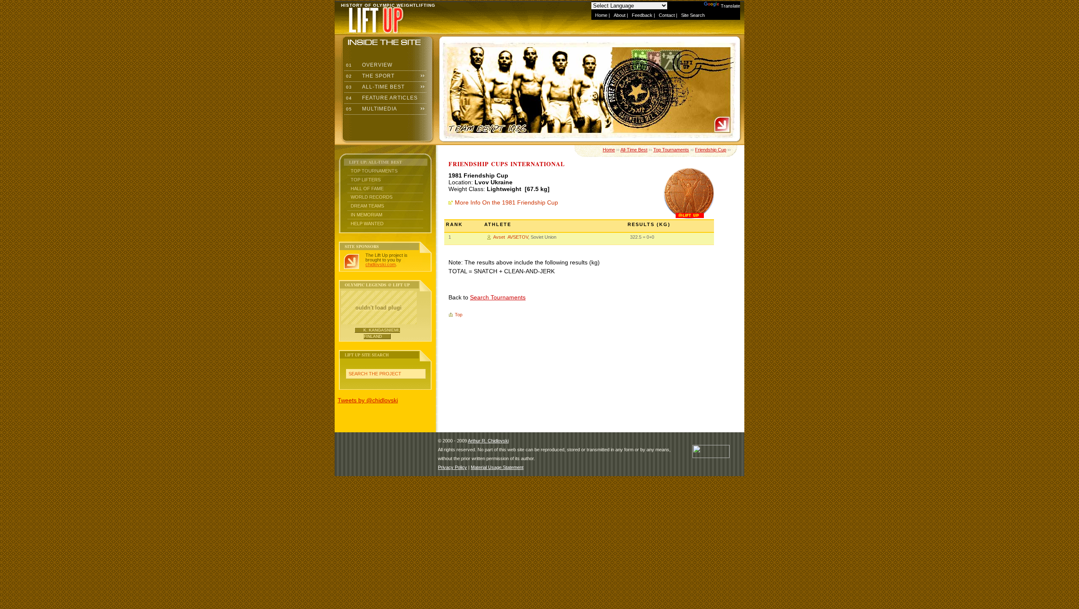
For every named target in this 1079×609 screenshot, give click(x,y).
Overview (368, 65)
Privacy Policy (452, 467)
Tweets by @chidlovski (368, 400)
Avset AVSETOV (510, 237)
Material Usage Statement (497, 467)
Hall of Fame (367, 188)
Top (458, 314)
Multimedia (370, 109)
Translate (730, 5)
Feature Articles (381, 98)
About (619, 15)
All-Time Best (374, 87)
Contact (667, 15)
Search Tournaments (498, 297)
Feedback (642, 15)
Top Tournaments (374, 170)
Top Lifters (366, 179)
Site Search (693, 15)
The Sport (369, 76)
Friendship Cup (710, 149)
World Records (371, 196)
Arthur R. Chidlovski (488, 440)
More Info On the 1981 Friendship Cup (506, 202)
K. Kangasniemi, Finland (381, 333)
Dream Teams (367, 205)
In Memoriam (366, 214)
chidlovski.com (380, 264)
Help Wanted (367, 223)
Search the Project (375, 373)
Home (601, 15)
